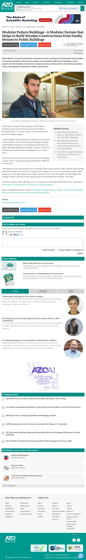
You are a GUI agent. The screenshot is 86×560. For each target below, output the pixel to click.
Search (69, 506)
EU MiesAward (70, 291)
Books (40, 514)
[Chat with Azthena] (81, 556)
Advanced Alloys (17, 465)
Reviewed (79, 53)
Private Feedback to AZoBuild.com (71, 250)
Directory (41, 509)
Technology (40, 27)
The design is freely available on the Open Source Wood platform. (28, 185)
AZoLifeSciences (26, 514)
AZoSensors (24, 503)
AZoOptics (8, 514)
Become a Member (58, 511)
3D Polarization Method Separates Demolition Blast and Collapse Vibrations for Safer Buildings (43, 433)
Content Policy (72, 522)
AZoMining (9, 517)
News (12, 27)
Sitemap (55, 519)
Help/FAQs (55, 517)
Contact (69, 509)
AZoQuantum (25, 506)
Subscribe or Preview (18, 457)
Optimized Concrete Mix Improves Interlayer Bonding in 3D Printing (36, 399)
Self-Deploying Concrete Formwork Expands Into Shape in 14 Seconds (36, 424)
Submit (80, 253)
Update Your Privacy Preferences (19, 557)
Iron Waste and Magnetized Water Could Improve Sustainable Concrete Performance (43, 407)
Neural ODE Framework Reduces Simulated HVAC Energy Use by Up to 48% (39, 441)
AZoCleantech (10, 511)
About (69, 503)
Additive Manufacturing (19, 455)
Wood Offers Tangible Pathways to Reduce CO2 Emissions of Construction (69, 154)
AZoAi (22, 509)
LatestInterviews (15, 291)
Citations (7, 217)
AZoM (7, 503)
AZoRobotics (9, 509)
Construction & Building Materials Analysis (26, 476)
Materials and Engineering (25, 27)
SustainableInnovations (43, 291)
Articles (40, 506)
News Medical (25, 511)
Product (40, 517)
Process (54, 506)
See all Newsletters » (10, 486)
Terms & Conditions (73, 514)
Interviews (41, 511)
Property (55, 503)
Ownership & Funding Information (71, 526)
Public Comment (49, 250)
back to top (75, 534)
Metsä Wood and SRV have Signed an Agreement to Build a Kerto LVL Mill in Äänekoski (69, 135)
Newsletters (56, 514)
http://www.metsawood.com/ (13, 202)
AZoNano (8, 506)
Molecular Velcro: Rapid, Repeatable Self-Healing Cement (31, 415)
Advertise (70, 511)
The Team (55, 509)
